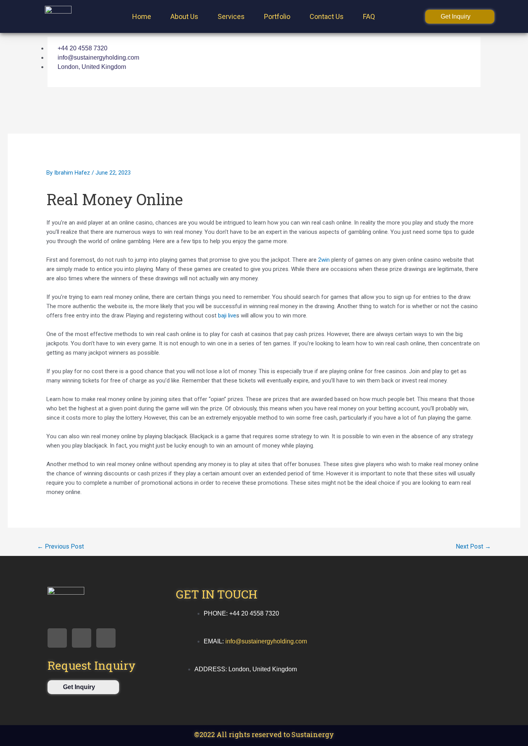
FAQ (369, 16)
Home (141, 16)
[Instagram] (386, 71)
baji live (227, 315)
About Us (184, 16)
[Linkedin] (397, 49)
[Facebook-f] (57, 638)
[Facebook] (374, 49)
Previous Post (60, 546)
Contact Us (327, 16)
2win (324, 259)
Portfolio (277, 16)
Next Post (473, 546)
